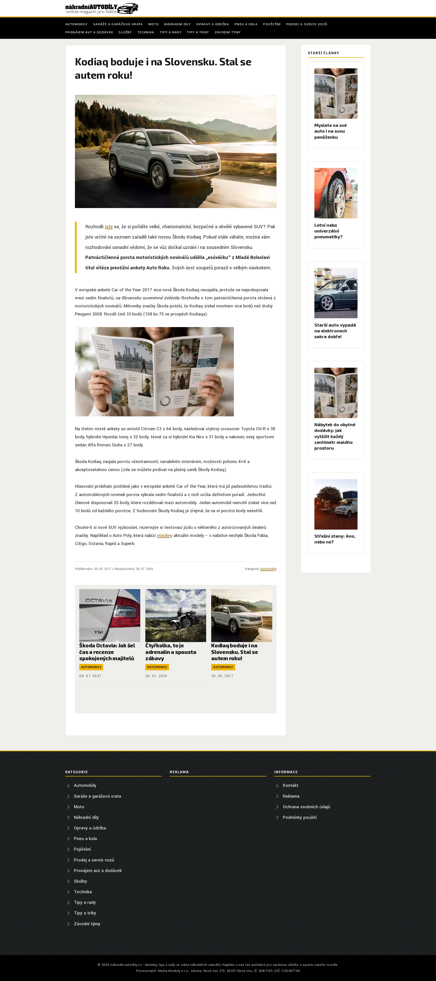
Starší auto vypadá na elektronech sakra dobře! (335, 330)
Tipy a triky (198, 32)
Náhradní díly (177, 24)
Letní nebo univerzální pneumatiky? (328, 230)
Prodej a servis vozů (307, 24)
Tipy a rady (170, 32)
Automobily (76, 24)
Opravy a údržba (212, 24)
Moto (153, 24)
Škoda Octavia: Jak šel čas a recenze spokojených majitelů (107, 651)
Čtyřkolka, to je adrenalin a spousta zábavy (170, 651)
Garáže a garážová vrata (118, 24)
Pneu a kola (246, 24)
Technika (146, 32)
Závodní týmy (228, 32)
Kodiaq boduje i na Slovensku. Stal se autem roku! (234, 651)
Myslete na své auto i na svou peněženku (330, 130)
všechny (164, 535)
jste (109, 226)
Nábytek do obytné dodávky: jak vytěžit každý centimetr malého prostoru (334, 436)
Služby (125, 32)
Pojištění (272, 24)
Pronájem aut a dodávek (89, 32)
